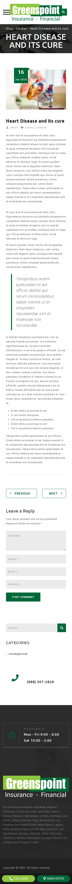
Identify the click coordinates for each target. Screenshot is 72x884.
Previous (22, 493)
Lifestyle (41, 127)
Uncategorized (18, 653)
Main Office (56, 878)
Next (53, 493)
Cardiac (30, 127)
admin (14, 127)
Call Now (20, 878)
